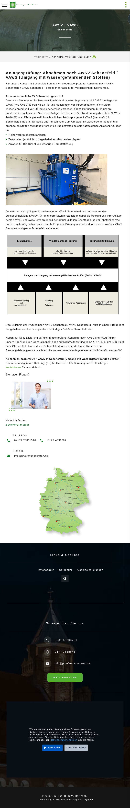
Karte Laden (54, 748)
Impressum (65, 569)
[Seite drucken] (94, 57)
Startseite (41, 57)
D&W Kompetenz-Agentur (79, 799)
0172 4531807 (57, 440)
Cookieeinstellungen (90, 569)
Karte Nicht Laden (76, 748)
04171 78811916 (25, 440)
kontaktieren (13, 367)
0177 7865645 (65, 651)
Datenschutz (46, 569)
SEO (57, 799)
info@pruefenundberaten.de (31, 455)
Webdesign (46, 799)
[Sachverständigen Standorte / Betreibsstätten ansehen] (65, 502)
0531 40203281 (66, 640)
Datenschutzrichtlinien (64, 740)
